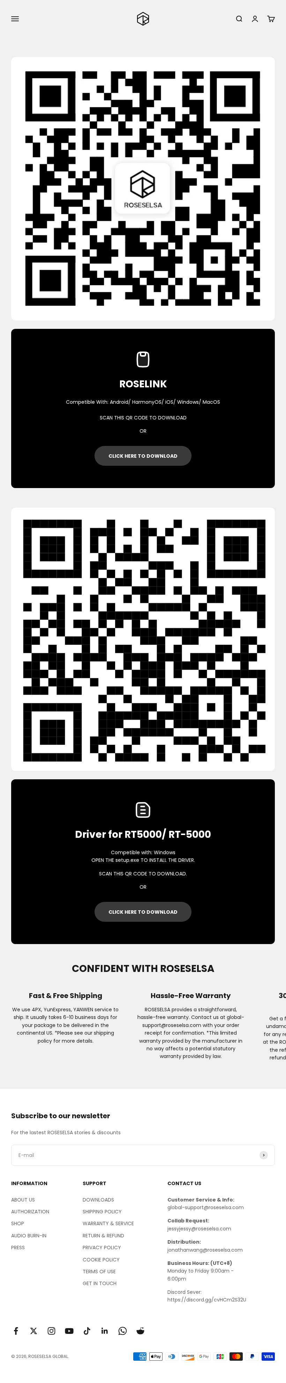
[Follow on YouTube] (69, 1331)
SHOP (17, 1223)
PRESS (18, 1247)
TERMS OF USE (99, 1271)
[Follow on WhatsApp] (122, 1331)
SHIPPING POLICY (102, 1211)
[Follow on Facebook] (16, 1331)
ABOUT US (23, 1199)
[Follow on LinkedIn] (105, 1331)
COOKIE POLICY (101, 1259)
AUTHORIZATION (30, 1211)
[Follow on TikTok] (87, 1331)
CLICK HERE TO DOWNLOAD (143, 456)
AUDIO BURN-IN (28, 1235)
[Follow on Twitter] (33, 1331)
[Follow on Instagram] (51, 1331)
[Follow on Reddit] (140, 1331)
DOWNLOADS (98, 1199)
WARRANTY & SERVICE (108, 1223)
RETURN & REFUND (103, 1235)
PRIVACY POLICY (102, 1247)
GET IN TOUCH (99, 1283)
